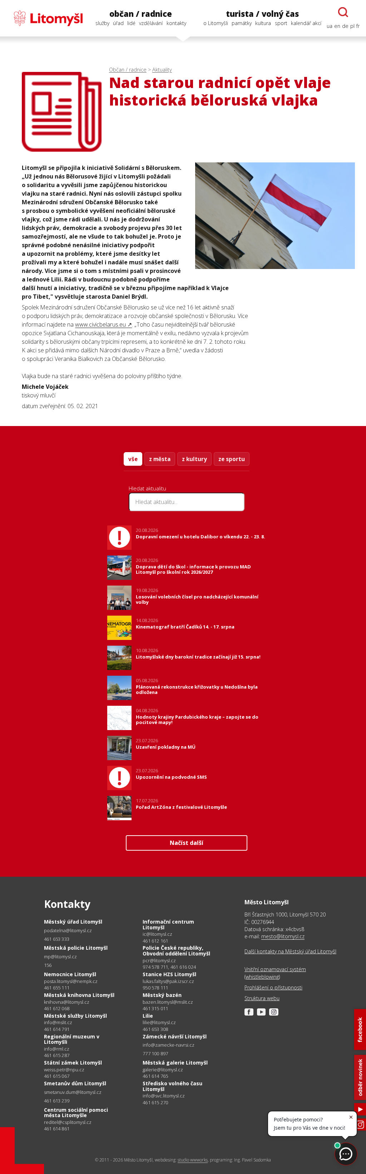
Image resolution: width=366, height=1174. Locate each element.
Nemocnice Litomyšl (70, 974)
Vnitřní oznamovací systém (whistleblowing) (275, 973)
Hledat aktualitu (147, 488)
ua (329, 26)
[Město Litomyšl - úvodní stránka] (44, 18)
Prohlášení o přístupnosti (273, 987)
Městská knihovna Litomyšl (79, 995)
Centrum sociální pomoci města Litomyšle (76, 1112)
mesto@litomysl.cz (283, 936)
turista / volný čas (262, 13)
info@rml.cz (56, 1049)
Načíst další (186, 843)
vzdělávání (151, 23)
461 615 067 (56, 1076)
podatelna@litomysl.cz (68, 930)
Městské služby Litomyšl (75, 1015)
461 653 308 (155, 1029)
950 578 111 (155, 987)
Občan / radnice (128, 69)
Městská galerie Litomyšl (175, 1062)
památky (242, 23)
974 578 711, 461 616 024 (169, 967)
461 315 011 (155, 1008)
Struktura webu (262, 998)
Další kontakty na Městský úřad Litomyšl (290, 951)
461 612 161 (155, 941)
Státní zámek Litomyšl (73, 1062)
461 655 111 (56, 987)
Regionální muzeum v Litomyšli (71, 1039)
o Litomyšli (215, 23)
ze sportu (231, 459)
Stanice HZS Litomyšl (169, 974)
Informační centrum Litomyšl (168, 924)
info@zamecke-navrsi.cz (168, 1045)
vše (133, 459)
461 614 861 (56, 1128)
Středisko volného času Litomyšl (172, 1086)
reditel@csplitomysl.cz (68, 1122)
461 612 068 (56, 1008)
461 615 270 (155, 1102)
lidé (131, 23)
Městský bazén (162, 995)
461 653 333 (56, 939)
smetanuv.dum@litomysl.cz (73, 1092)
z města (159, 459)
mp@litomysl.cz (60, 956)
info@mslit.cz (58, 1022)
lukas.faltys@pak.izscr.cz (168, 981)
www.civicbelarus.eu (100, 324)
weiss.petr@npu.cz (64, 1069)
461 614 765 (155, 1076)
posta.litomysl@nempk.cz (71, 981)
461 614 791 (56, 1029)
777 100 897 (155, 1053)
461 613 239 (56, 1100)
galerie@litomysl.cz (163, 1069)
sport (281, 23)
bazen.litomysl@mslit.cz (168, 1002)
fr (358, 26)
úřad (118, 23)
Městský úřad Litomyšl (73, 921)
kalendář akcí (306, 23)
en (337, 26)
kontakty (176, 23)
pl (352, 26)
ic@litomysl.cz (157, 934)
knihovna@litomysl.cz (66, 1002)
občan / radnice (140, 13)
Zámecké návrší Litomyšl (175, 1036)
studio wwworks (193, 1160)
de (345, 26)
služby (102, 23)
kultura (263, 23)
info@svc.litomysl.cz (164, 1096)
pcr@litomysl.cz (159, 960)
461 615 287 (56, 1055)
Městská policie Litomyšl (76, 947)
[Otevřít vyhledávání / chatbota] (343, 12)
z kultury (194, 459)
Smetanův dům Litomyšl (75, 1083)
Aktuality (162, 69)
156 (48, 965)
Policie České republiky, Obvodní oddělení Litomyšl (176, 950)
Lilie (148, 1015)
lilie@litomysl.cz (159, 1022)
